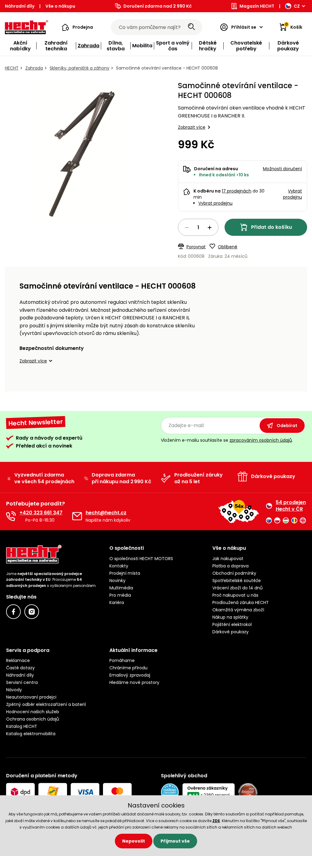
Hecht (12, 68)
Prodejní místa (124, 573)
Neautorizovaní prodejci (31, 697)
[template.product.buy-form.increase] (210, 227)
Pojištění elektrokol (232, 624)
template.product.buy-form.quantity (198, 227)
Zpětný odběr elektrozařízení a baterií (46, 704)
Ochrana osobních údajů (32, 719)
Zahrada (34, 68)
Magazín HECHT (256, 6)
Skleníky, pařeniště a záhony (79, 68)
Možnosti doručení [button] (282, 169)
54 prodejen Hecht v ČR (291, 506)
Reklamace (18, 660)
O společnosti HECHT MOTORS (141, 559)
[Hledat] (191, 27)
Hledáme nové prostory (134, 682)
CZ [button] (297, 6)
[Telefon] (11, 516)
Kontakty (118, 566)
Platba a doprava (230, 566)
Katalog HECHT (21, 726)
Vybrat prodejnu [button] (292, 194)
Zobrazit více (191, 127)
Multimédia (121, 588)
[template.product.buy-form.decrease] (187, 227)
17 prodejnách (236, 191)
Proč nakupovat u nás (235, 595)
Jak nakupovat (227, 559)
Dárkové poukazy (230, 632)
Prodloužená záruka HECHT (240, 602)
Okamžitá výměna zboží (238, 610)
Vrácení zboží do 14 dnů (237, 588)
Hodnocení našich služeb (32, 712)
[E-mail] (77, 516)
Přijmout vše (175, 841)
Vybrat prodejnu (215, 203)
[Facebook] (13, 611)
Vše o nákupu (60, 6)
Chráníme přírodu (128, 668)
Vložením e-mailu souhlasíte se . (227, 440)
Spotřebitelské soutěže (236, 580)
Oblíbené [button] (227, 247)
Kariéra (116, 602)
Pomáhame (122, 660)
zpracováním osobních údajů (260, 440)
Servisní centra (22, 682)
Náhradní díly (19, 6)
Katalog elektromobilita (30, 734)
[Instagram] (31, 611)
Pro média (120, 595)
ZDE (216, 820)
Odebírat (287, 426)
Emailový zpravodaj (129, 675)
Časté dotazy (20, 668)
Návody (14, 690)
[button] (77, 27)
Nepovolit (133, 841)
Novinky (117, 580)
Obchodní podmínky (234, 573)
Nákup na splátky (230, 617)
